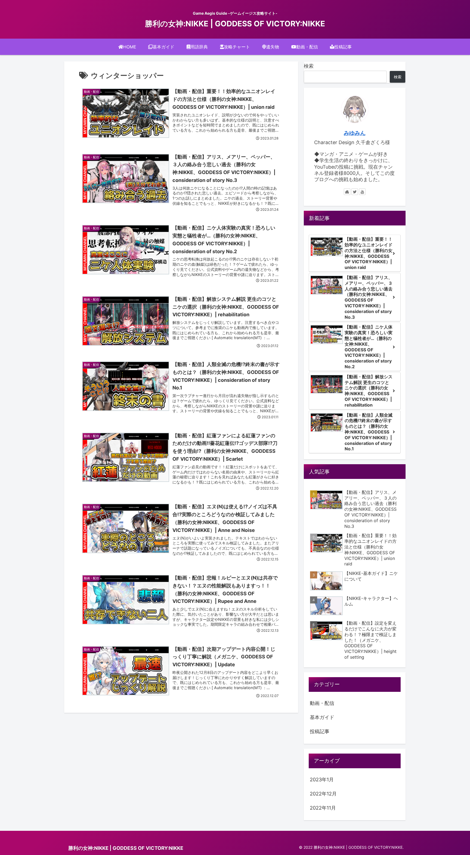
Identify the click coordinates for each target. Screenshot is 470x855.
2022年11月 (323, 808)
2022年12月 (323, 794)
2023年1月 (322, 779)
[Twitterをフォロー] (354, 191)
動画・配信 (322, 703)
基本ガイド (322, 717)
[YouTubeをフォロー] (362, 191)
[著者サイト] (347, 191)
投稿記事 (319, 731)
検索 (309, 66)
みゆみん (355, 133)
